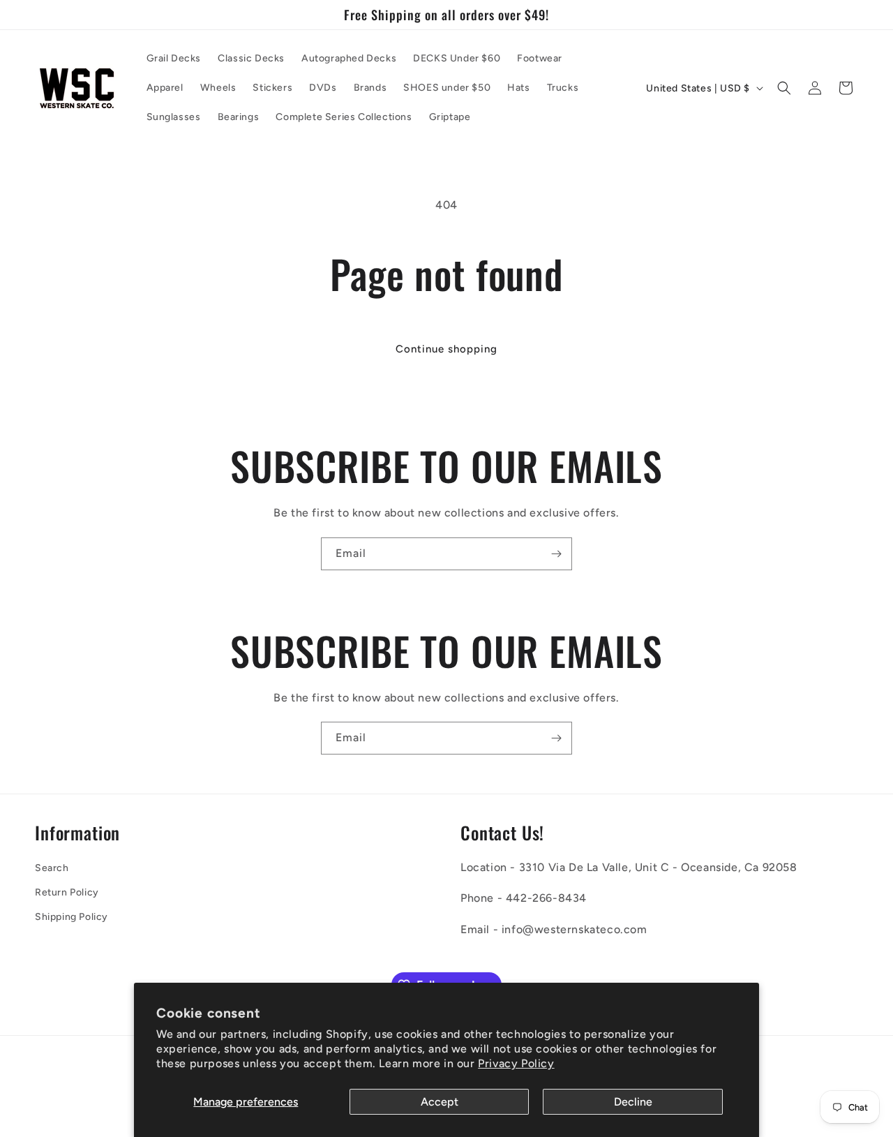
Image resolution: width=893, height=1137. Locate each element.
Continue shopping (446, 349)
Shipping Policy (71, 917)
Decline (633, 1101)
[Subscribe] (556, 553)
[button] (784, 88)
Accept (439, 1101)
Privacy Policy (516, 1063)
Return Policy (67, 892)
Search (52, 868)
